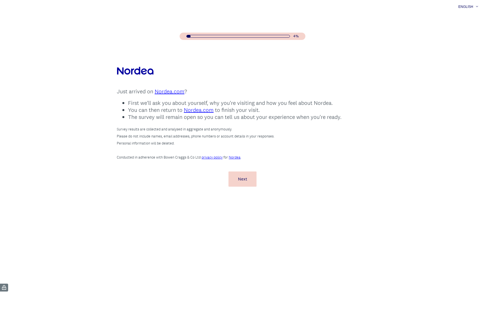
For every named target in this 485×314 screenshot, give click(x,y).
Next (242, 179)
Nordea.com (169, 91)
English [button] (465, 7)
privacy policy (212, 157)
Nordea (235, 157)
